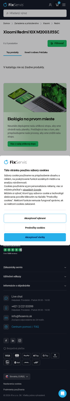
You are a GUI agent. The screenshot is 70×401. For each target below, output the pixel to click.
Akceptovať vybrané (35, 218)
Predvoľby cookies (35, 227)
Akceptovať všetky (35, 237)
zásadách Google (32, 189)
